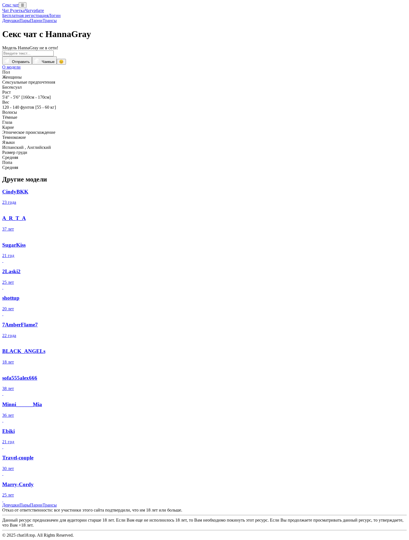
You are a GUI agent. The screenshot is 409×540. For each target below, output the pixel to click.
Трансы (50, 20)
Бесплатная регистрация (25, 15)
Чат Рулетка (13, 10)
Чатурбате (34, 10)
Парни (36, 20)
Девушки (10, 20)
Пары (24, 20)
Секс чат (10, 5)
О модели (11, 67)
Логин (54, 15)
